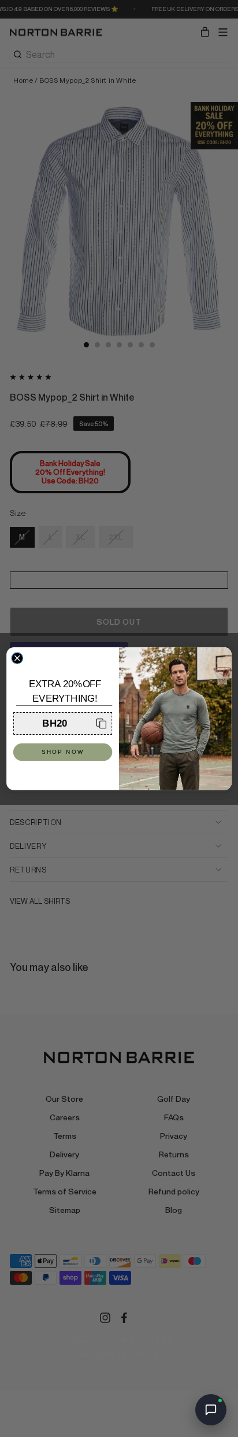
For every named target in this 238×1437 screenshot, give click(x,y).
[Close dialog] (17, 657)
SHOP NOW (63, 752)
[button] (62, 723)
